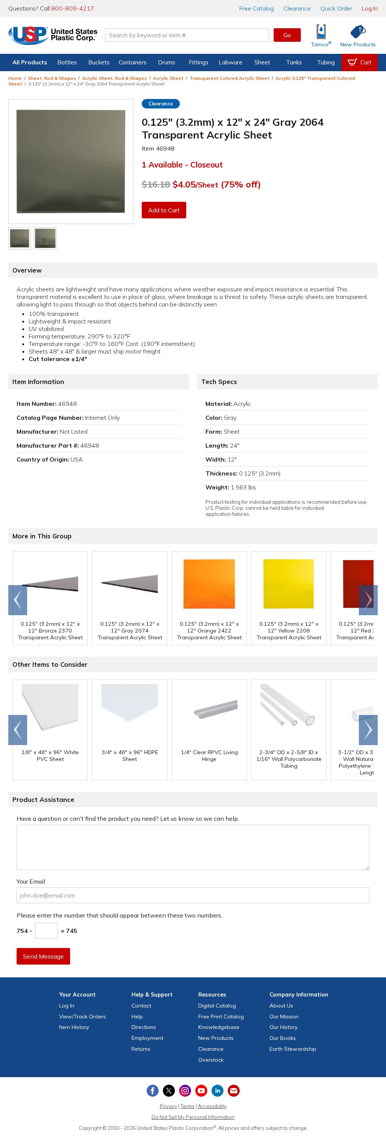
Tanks (294, 62)
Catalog (256, 8)
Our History (284, 1027)
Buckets (99, 62)
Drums (166, 62)
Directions (144, 1027)
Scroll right (368, 600)
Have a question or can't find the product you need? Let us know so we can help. (128, 818)
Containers (133, 62)
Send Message (43, 956)
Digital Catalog (217, 1005)
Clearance (297, 8)
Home (15, 78)
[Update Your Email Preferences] (233, 1090)
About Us (281, 1005)
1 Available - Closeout (182, 164)
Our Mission (284, 1016)
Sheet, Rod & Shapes (52, 78)
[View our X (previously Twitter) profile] (168, 1090)
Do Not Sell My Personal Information (193, 1117)
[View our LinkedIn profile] (217, 1090)
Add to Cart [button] (164, 210)
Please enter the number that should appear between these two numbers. (119, 915)
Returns (141, 1049)
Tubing (326, 62)
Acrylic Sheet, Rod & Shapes (114, 78)
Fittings (198, 62)
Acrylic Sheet (168, 78)
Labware (230, 62)
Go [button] (287, 35)
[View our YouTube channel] (201, 1090)
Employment (147, 1038)
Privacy (168, 1106)
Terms (188, 1106)
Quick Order (336, 8)
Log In (370, 8)
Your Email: (31, 881)
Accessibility (212, 1106)
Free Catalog (221, 1016)
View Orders (82, 1016)
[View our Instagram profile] (185, 1090)
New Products (216, 1038)
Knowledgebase (218, 1027)
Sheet (262, 62)
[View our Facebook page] (152, 1090)
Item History (74, 1027)
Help (137, 1016)
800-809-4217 (72, 8)
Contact (141, 1005)
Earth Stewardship (293, 1049)
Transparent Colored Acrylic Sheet (230, 78)
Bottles (67, 62)
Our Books (283, 1038)
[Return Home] (52, 36)
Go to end (18, 600)
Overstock (211, 1059)
